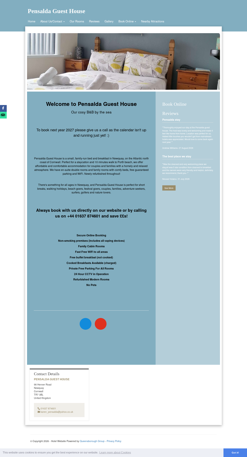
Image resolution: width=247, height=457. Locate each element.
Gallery (109, 21)
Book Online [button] (126, 21)
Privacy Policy (114, 441)
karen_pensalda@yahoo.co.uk (56, 411)
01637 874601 (48, 408)
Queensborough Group (92, 441)
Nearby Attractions (152, 21)
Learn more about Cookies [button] (115, 452)
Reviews (94, 21)
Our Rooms (77, 21)
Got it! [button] (235, 452)
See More (168, 188)
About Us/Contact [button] (51, 21)
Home (31, 21)
